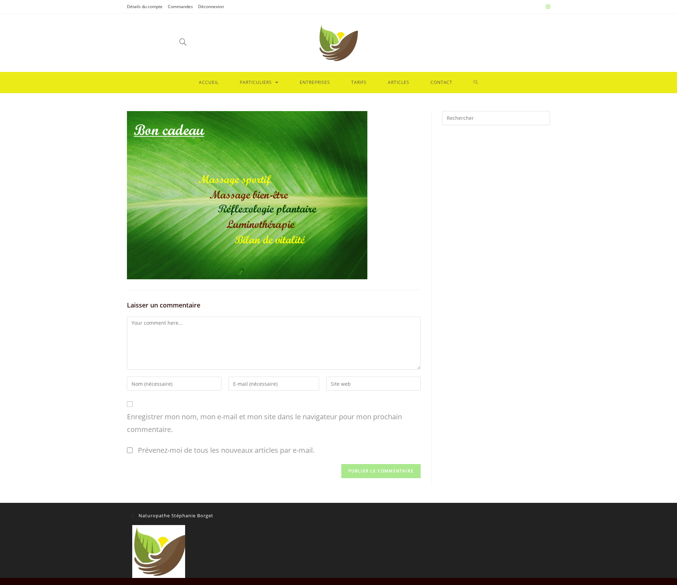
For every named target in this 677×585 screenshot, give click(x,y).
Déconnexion (211, 7)
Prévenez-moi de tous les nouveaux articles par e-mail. (226, 450)
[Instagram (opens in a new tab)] (547, 6)
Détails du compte (145, 7)
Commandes (180, 7)
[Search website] (476, 82)
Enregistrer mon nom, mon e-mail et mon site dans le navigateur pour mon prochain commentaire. (264, 423)
